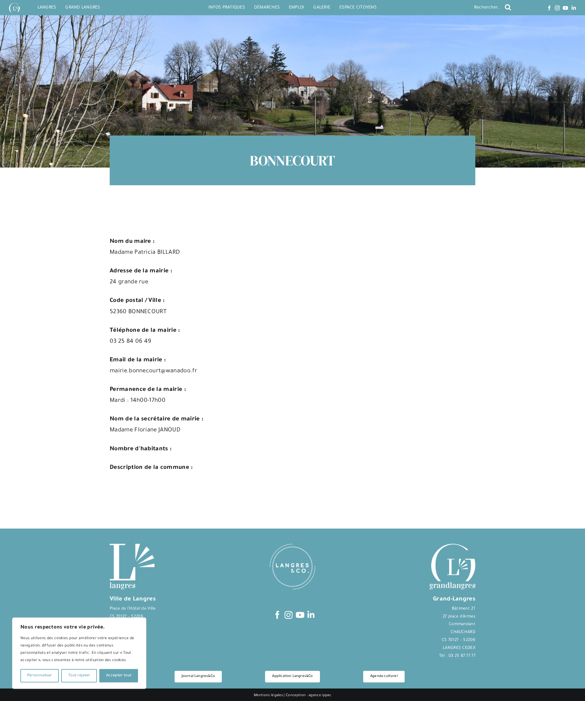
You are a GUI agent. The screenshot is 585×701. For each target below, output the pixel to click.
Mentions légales (268, 696)
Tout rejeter (79, 676)
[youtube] (565, 7)
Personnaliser (39, 676)
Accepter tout (118, 676)
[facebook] (549, 7)
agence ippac (320, 696)
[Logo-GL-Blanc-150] (14, 3)
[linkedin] (574, 7)
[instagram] (557, 7)
